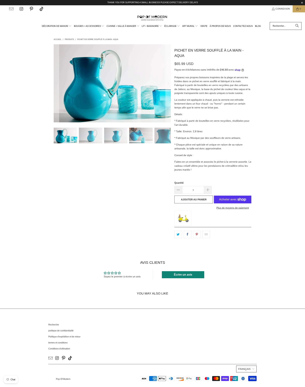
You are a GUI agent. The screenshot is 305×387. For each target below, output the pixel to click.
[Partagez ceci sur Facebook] (187, 234)
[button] (56, 26)
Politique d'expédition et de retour (64, 336)
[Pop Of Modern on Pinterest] (31, 9)
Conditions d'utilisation (59, 348)
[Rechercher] (297, 26)
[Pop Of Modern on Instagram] (21, 9)
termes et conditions (58, 342)
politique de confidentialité (61, 330)
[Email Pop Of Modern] (11, 9)
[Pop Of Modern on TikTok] (41, 9)
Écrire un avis (183, 274)
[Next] (168, 83)
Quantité (179, 182)
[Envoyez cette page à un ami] (206, 234)
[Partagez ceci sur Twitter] (178, 234)
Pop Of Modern (63, 379)
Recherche (53, 324)
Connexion (283, 9)
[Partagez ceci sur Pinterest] (197, 234)
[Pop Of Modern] (152, 18)
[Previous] (56, 83)
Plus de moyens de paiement (232, 207)
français (244, 369)
